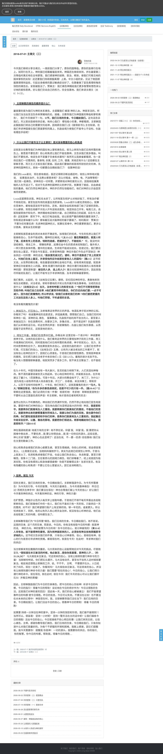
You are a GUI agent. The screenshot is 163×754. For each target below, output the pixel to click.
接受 (7, 11)
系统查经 (35, 45)
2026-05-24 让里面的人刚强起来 (26, 723)
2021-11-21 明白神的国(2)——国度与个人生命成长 (130, 74)
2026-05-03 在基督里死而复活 (25, 733)
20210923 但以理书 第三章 (121, 151)
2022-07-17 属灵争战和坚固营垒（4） (34, 649)
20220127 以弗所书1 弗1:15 (121, 161)
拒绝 (19, 11)
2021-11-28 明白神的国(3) (120, 70)
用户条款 (81, 748)
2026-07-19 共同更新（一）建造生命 (28, 704)
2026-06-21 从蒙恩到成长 (23, 714)
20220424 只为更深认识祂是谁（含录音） (127, 165)
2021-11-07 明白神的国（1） (122, 79)
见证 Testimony (106, 26)
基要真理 (45, 45)
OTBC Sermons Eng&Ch (46, 26)
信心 (53, 45)
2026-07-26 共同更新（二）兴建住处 (28, 700)
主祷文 (33, 39)
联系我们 (72, 748)
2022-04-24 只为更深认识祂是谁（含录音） (127, 60)
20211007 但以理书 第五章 (121, 132)
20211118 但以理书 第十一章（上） (124, 137)
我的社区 (34, 31)
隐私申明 (90, 748)
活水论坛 (15, 31)
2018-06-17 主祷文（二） (29, 652)
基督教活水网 (29, 19)
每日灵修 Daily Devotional (22, 26)
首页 (20, 19)
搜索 (136, 19)
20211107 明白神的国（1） (121, 156)
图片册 (25, 31)
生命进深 (61, 45)
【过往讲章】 (78, 26)
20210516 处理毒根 (118, 147)
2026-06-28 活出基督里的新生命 (26, 709)
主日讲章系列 (23, 45)
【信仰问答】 (135, 26)
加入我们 (98, 748)
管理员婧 (87, 61)
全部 (14, 45)
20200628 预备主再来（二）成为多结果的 (127, 142)
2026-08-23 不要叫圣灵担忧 (24, 690)
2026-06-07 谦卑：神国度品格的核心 (28, 719)
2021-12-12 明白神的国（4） (122, 65)
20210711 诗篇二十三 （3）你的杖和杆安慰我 (127, 120)
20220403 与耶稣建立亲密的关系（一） (126, 128)
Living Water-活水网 (88, 751)
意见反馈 (161, 635)
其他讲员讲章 (92, 26)
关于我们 (64, 748)
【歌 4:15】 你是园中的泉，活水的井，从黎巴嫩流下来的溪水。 (64, 19)
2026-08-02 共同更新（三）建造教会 (28, 695)
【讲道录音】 (121, 26)
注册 (149, 19)
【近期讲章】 (64, 26)
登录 (143, 19)
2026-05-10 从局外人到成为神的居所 (28, 728)
